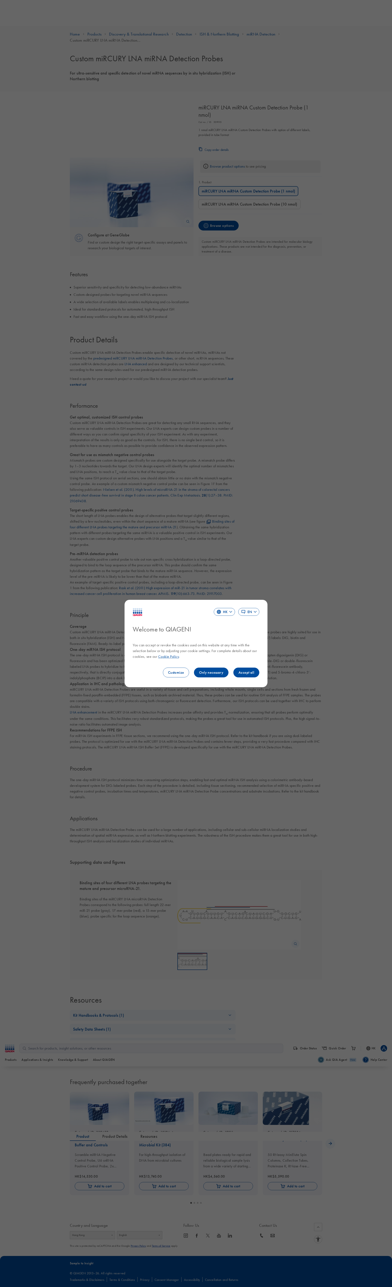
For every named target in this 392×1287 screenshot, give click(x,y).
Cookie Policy (168, 656)
